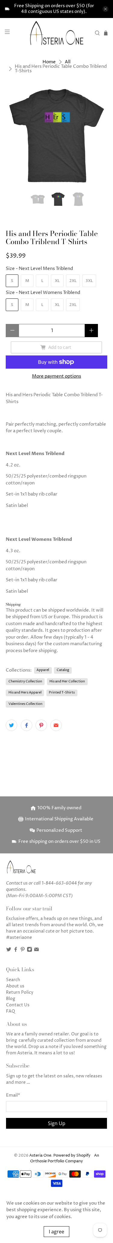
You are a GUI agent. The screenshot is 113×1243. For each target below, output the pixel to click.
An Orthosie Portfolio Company (64, 1158)
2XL (73, 280)
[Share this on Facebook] (26, 725)
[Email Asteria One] (36, 951)
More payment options (56, 376)
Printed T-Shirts (62, 692)
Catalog (63, 670)
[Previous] (15, 135)
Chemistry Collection (25, 681)
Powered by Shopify (71, 1155)
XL (57, 280)
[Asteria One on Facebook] (15, 951)
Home (49, 62)
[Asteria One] (56, 32)
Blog (10, 999)
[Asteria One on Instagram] (29, 951)
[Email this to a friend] (56, 725)
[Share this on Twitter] (11, 725)
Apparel (42, 670)
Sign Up (56, 1123)
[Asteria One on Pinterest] (22, 951)
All (68, 62)
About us (15, 986)
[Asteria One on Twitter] (8, 951)
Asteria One (40, 1155)
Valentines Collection (25, 704)
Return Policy (19, 992)
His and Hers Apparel (25, 692)
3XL (89, 280)
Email (13, 1095)
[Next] (97, 135)
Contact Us (18, 1005)
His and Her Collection (67, 681)
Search (13, 980)
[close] (105, 9)
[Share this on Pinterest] (41, 725)
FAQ (10, 1011)
